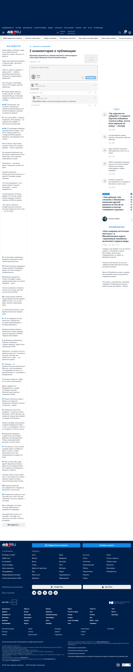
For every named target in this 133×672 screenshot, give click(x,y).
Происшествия (88, 565)
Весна (34, 561)
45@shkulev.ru (24, 657)
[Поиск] (119, 33)
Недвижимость (8, 28)
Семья (85, 578)
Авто (34, 555)
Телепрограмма (40, 28)
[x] (56, 593)
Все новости (14, 46)
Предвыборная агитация (11, 575)
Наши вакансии (8, 568)
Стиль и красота (112, 558)
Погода (18, 28)
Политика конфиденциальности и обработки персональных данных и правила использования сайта (98, 656)
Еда (33, 571)
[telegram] (34, 593)
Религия (86, 575)
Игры (90, 28)
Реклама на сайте (8, 555)
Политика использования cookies (78, 650)
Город (34, 565)
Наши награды (7, 565)
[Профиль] (129, 33)
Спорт (108, 555)
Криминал (63, 558)
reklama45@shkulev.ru (102, 642)
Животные (36, 575)
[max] (50, 593)
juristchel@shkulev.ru (50, 659)
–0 (95, 93)
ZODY (85, 28)
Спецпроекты (111, 571)
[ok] (45, 593)
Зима (61, 555)
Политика (86, 561)
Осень (85, 558)
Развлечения (88, 571)
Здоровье (35, 578)
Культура (62, 561)
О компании (6, 561)
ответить (35, 93)
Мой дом (62, 568)
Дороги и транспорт (39, 568)
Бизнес (34, 558)
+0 (89, 93)
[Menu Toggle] (3, 33)
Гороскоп (58, 28)
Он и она (86, 555)
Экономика (110, 568)
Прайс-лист (6, 558)
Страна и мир (111, 561)
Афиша (50, 28)
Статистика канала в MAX (11, 578)
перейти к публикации (41, 46)
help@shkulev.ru (15, 660)
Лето (61, 565)
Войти (38, 77)
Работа (85, 568)
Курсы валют (69, 28)
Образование (64, 578)
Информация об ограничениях (77, 647)
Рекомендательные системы (76, 653)
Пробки (78, 28)
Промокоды (98, 28)
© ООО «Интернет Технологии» (35, 665)
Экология (109, 565)
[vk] (39, 593)
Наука (61, 571)
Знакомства (27, 28)
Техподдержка (7, 571)
